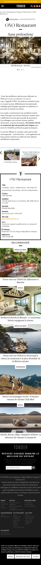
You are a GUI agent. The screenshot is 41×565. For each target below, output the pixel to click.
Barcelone (16, 517)
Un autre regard (30, 506)
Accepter (36, 556)
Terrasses (28, 522)
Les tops (28, 513)
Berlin (15, 522)
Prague (19, 12)
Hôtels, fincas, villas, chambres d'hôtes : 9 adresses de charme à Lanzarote (20, 436)
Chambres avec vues (16, 510)
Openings (12, 504)
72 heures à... (29, 502)
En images (5, 530)
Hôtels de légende (15, 506)
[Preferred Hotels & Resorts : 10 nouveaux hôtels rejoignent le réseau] (20, 315)
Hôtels (3, 502)
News (3, 501)
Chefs (3, 515)
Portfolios (5, 532)
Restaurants (27, 12)
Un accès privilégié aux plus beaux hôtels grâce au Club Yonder (20, 1)
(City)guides (11, 12)
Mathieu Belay (13, 19)
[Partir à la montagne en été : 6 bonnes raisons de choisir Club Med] (20, 394)
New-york (16, 520)
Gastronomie (6, 513)
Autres (27, 523)
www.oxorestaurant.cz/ (10, 219)
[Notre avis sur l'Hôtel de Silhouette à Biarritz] (20, 277)
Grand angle (29, 504)
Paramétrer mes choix (23, 556)
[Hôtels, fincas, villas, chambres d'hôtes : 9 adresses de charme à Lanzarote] (20, 432)
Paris (15, 515)
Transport (4, 504)
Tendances (13, 508)
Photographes (6, 534)
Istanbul (16, 518)
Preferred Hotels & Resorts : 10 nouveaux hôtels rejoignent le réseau (21, 319)
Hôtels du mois (14, 503)
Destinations (30, 501)
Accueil (2, 12)
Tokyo (15, 525)
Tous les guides (18, 527)
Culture (3, 507)
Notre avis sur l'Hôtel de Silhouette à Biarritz (20, 281)
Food (2, 506)
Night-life (28, 520)
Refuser (10, 556)
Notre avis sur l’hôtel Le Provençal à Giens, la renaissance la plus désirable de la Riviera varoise (20, 358)
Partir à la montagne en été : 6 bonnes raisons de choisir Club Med (20, 398)
